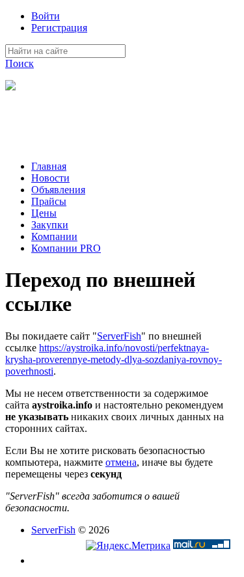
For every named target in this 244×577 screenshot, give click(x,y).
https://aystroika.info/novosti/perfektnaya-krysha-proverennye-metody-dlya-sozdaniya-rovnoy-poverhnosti (113, 359)
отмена (121, 462)
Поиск (19, 63)
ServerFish (119, 336)
